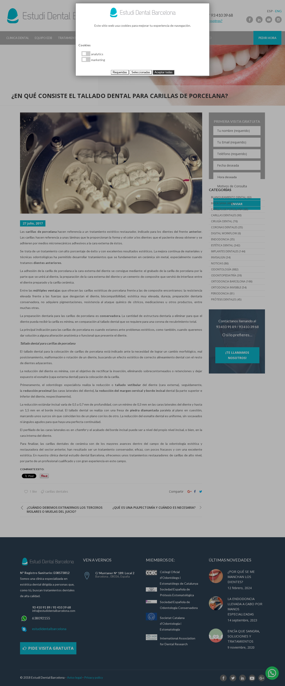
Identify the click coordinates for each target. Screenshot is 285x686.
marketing (97, 60)
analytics (96, 54)
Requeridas (120, 72)
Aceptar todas (164, 72)
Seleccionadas (140, 72)
